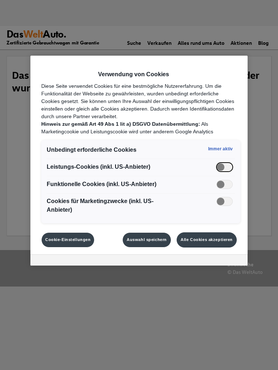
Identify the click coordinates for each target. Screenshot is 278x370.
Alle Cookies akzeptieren (207, 239)
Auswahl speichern (147, 239)
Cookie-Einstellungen (67, 239)
